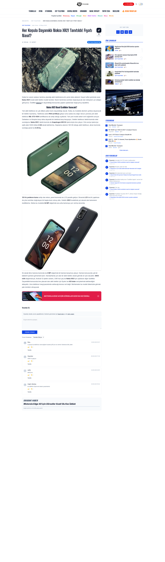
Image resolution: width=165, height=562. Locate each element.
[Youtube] (122, 32)
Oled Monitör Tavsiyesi (116, 125)
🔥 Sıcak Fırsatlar (129, 11)
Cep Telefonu (59, 11)
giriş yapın (71, 314)
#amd (84, 16)
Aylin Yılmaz (35, 25)
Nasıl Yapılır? (94, 11)
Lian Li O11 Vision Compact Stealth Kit (120, 134)
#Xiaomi (100, 16)
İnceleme (116, 11)
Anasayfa (25, 21)
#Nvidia (111, 16)
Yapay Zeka (106, 11)
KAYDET (34, 42)
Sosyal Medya (72, 11)
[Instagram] (130, 32)
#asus (106, 16)
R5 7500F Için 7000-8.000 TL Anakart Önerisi (123, 130)
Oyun (40, 11)
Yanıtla (29, 350)
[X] (126, 32)
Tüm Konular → (124, 150)
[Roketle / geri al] (99, 30)
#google (79, 16)
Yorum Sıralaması (26, 337)
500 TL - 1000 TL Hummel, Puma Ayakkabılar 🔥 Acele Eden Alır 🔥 (125, 140)
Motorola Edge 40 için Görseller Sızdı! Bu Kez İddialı (49, 404)
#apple (73, 16)
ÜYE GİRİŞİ (129, 4)
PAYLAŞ (26, 42)
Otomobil (48, 11)
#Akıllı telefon (92, 16)
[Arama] (136, 4)
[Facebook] (118, 32)
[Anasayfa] (82, 4)
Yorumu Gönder (30, 332)
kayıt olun (61, 314)
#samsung (66, 16)
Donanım (83, 11)
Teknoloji (32, 11)
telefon (38, 103)
